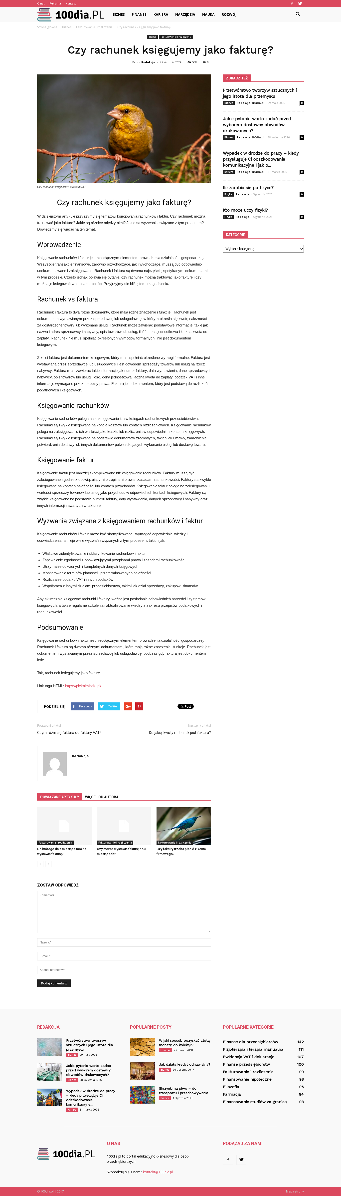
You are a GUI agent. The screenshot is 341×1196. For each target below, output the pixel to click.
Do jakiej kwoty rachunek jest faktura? (180, 732)
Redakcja (148, 62)
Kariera (161, 14)
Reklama (55, 3)
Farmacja (232, 1094)
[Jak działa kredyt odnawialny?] (142, 1071)
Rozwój (229, 14)
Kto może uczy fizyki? (245, 210)
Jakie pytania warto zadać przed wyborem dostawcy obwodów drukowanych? (257, 124)
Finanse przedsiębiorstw (246, 1064)
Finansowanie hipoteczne (247, 1079)
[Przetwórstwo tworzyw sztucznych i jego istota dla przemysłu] (49, 1047)
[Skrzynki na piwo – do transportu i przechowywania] (142, 1095)
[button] (298, 14)
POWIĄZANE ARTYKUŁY (59, 797)
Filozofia (231, 1086)
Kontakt (71, 3)
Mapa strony (295, 1191)
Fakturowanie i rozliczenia (176, 36)
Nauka (208, 14)
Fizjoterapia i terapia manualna (253, 1049)
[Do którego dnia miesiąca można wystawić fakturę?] (64, 826)
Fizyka (228, 194)
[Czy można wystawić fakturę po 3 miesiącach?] (124, 826)
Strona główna (47, 27)
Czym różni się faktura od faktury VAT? (69, 732)
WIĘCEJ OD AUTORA (101, 797)
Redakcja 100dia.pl (250, 103)
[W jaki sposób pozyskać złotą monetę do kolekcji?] (142, 1047)
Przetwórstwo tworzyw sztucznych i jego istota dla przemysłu (89, 1044)
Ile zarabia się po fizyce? (248, 187)
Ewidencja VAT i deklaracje (248, 1056)
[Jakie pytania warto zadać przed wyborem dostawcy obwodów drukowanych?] (49, 1072)
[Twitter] (300, 3)
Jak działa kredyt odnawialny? (184, 1064)
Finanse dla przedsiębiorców (250, 1041)
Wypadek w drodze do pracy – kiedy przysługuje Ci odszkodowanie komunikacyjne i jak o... (261, 159)
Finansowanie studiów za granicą (255, 1101)
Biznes (119, 14)
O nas (41, 3)
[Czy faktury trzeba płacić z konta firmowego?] (184, 826)
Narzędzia (185, 14)
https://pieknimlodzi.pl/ (83, 686)
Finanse (139, 14)
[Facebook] (292, 3)
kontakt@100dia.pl (158, 1172)
